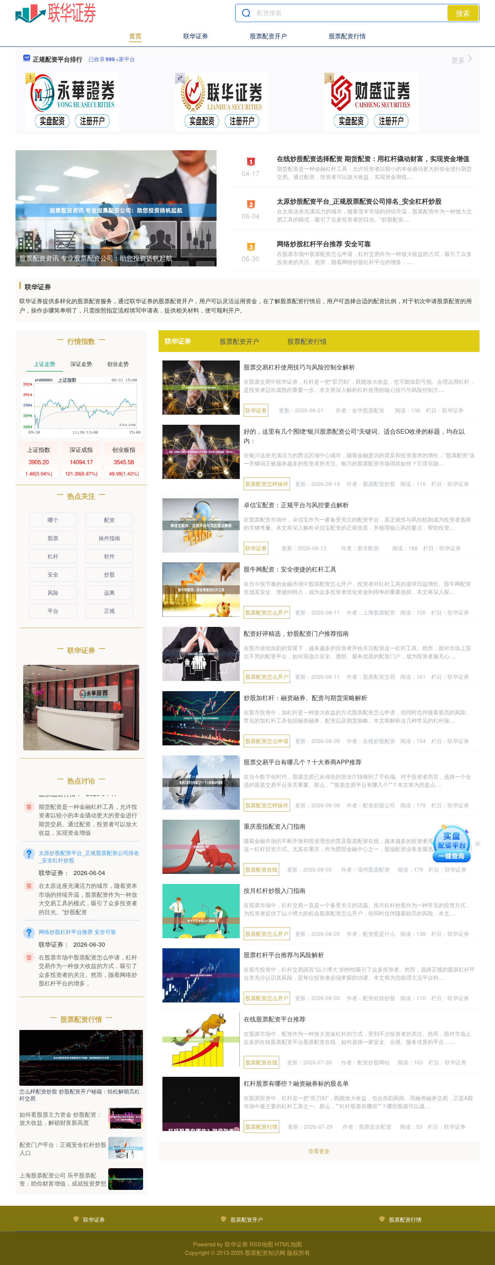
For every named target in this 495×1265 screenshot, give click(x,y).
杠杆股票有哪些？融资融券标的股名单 (296, 1083)
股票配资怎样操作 (266, 483)
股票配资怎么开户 (266, 612)
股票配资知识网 (265, 1252)
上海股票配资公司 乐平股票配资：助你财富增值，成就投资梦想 (62, 1179)
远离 (109, 592)
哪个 (53, 520)
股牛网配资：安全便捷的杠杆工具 (290, 569)
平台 (53, 610)
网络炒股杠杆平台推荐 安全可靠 (324, 243)
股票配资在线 (261, 869)
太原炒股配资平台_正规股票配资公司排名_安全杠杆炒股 (359, 201)
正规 (109, 610)
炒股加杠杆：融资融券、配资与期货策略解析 (305, 697)
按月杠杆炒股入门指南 (275, 890)
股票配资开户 (268, 35)
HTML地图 (288, 1244)
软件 (109, 556)
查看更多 (319, 1151)
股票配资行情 (347, 35)
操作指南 (109, 538)
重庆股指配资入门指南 (275, 826)
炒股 (109, 574)
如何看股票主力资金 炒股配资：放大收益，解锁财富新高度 (60, 1118)
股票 (53, 538)
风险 (53, 592)
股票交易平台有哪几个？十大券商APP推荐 (303, 761)
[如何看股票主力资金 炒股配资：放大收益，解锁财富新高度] (125, 1118)
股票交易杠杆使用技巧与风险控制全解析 (299, 366)
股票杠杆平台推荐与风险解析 (284, 954)
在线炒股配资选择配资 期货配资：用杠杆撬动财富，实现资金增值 (373, 158)
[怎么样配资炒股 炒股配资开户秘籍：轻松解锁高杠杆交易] (81, 1057)
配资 (109, 520)
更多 (459, 60)
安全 (53, 574)
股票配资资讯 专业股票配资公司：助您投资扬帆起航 (95, 258)
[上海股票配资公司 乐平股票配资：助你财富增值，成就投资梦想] (125, 1178)
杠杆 (53, 556)
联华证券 (195, 35)
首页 (135, 35)
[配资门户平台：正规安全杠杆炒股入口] (125, 1148)
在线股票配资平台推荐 (275, 1018)
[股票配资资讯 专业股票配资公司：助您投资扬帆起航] (116, 209)
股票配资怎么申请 (266, 741)
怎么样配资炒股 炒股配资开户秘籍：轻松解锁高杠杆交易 (79, 1094)
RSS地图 (261, 1244)
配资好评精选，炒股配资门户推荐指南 (296, 633)
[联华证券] (55, 12)
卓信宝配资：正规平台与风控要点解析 (296, 504)
